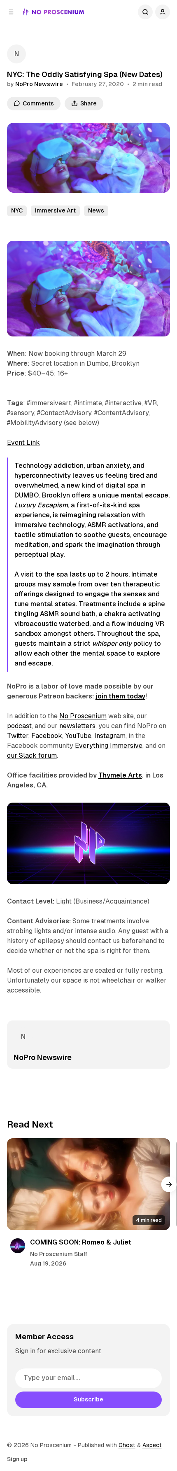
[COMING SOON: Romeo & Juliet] (88, 1184)
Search (145, 12)
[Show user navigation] (162, 12)
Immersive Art (55, 210)
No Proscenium (83, 716)
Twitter (17, 736)
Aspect (152, 1445)
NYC (17, 210)
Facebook (46, 736)
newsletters (77, 726)
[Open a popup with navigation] (11, 12)
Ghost (127, 1445)
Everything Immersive (108, 746)
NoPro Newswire (39, 84)
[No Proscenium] (53, 12)
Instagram (110, 736)
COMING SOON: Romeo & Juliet (80, 1242)
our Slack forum (32, 755)
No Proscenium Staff (59, 1254)
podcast (19, 726)
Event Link (23, 442)
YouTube (78, 736)
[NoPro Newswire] (16, 53)
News (96, 210)
